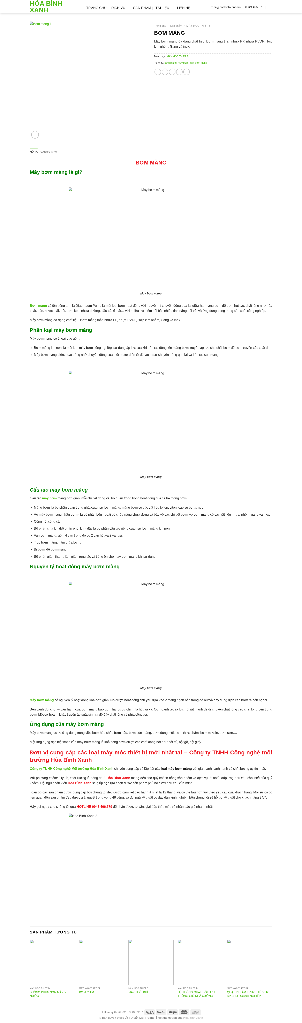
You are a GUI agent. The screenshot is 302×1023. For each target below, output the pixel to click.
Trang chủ (96, 8)
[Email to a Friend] (172, 72)
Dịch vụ (118, 8)
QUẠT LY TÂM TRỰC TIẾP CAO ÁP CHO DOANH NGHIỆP (248, 994)
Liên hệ (183, 8)
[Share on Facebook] (157, 72)
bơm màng (171, 62)
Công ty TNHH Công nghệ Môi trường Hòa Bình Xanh (71, 768)
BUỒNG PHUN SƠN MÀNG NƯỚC (48, 994)
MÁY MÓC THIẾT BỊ (198, 25)
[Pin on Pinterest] (179, 72)
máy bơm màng (198, 62)
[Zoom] (35, 135)
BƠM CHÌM (86, 992)
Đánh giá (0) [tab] (48, 151)
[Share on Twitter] (165, 72)
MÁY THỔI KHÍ (138, 992)
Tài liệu (162, 8)
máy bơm (183, 62)
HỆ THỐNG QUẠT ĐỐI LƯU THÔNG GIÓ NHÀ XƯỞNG (196, 994)
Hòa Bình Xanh (46, 6)
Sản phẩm (142, 8)
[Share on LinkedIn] (186, 72)
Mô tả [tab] (34, 151)
